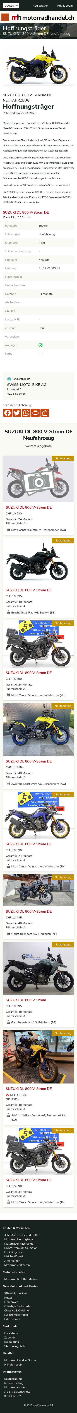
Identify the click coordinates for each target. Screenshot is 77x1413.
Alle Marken (12, 1261)
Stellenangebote (15, 1346)
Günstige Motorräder (18, 1306)
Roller (8, 1298)
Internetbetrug (13, 1383)
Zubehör (9, 1338)
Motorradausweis (15, 1387)
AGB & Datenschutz (17, 1392)
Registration (41, 6)
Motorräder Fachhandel (19, 1244)
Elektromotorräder (16, 1315)
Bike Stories (12, 1319)
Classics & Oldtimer (17, 1311)
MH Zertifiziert (13, 1256)
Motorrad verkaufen (17, 1265)
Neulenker (11, 1302)
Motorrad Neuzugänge (18, 1239)
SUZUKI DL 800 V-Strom (26, 1000)
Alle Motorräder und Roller (22, 1235)
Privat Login (65, 6)
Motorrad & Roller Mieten (21, 1279)
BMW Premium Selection (20, 1248)
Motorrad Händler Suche (20, 1360)
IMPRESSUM (12, 1396)
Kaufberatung (13, 1379)
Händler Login (13, 1365)
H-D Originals (13, 1252)
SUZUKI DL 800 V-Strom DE (29, 507)
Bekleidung (11, 1342)
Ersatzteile (11, 1333)
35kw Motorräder (15, 1293)
